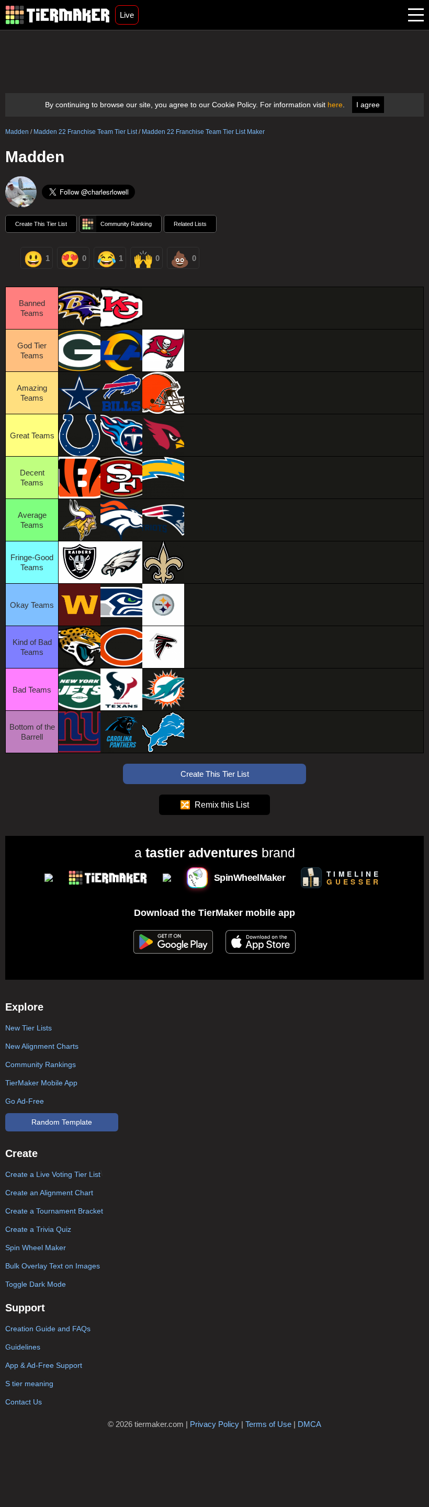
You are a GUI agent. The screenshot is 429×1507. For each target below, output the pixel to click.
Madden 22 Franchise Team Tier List (85, 131)
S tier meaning (29, 1383)
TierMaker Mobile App (41, 1083)
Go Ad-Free (24, 1101)
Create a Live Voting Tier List (52, 1174)
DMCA (309, 1424)
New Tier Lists (28, 1028)
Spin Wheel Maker (35, 1247)
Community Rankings (40, 1064)
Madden (17, 131)
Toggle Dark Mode (35, 1284)
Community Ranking (126, 224)
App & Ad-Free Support (43, 1365)
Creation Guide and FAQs (48, 1328)
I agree (368, 104)
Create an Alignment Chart (49, 1192)
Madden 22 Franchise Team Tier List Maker (203, 131)
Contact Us (23, 1402)
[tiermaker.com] (57, 15)
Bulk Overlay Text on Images (52, 1266)
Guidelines (22, 1347)
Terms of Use (268, 1424)
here (335, 104)
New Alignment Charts (41, 1046)
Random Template (61, 1122)
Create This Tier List (41, 224)
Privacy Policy (214, 1424)
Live (127, 14)
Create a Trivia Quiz (38, 1229)
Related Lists (190, 224)
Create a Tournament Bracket (54, 1211)
